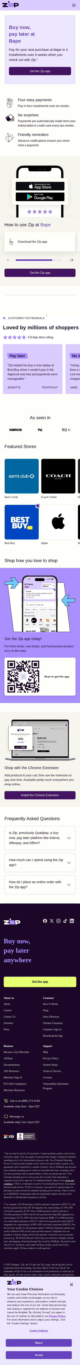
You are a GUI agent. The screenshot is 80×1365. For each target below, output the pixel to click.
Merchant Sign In (13, 1077)
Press (6, 1029)
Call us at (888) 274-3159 (25, 1100)
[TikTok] (65, 921)
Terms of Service (52, 1071)
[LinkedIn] (72, 921)
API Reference (11, 1071)
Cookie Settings (39, 1330)
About (7, 1004)
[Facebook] (45, 921)
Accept (39, 1355)
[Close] (71, 1284)
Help (45, 1052)
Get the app (40, 981)
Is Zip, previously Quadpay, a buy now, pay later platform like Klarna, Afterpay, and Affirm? (34, 838)
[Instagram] (58, 921)
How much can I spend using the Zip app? (36, 862)
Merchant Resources (14, 1090)
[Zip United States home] (10, 5)
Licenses (47, 1077)
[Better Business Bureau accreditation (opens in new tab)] (26, 1136)
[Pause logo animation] (69, 430)
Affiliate (8, 1058)
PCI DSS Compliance (15, 1083)
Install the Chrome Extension (40, 795)
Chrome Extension (53, 1023)
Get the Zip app (40, 71)
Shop (45, 1010)
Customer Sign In (52, 1029)
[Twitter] (51, 921)
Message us (17, 1116)
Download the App (53, 1035)
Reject (38, 1342)
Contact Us (9, 1016)
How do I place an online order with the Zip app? (35, 884)
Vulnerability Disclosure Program (55, 1086)
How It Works (50, 1004)
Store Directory (51, 1016)
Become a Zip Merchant (16, 1052)
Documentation (12, 1064)
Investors (8, 1023)
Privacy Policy (50, 1058)
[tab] (40, 241)
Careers (8, 1010)
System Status (50, 1064)
